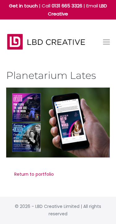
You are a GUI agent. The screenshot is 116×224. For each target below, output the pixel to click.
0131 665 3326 (67, 5)
